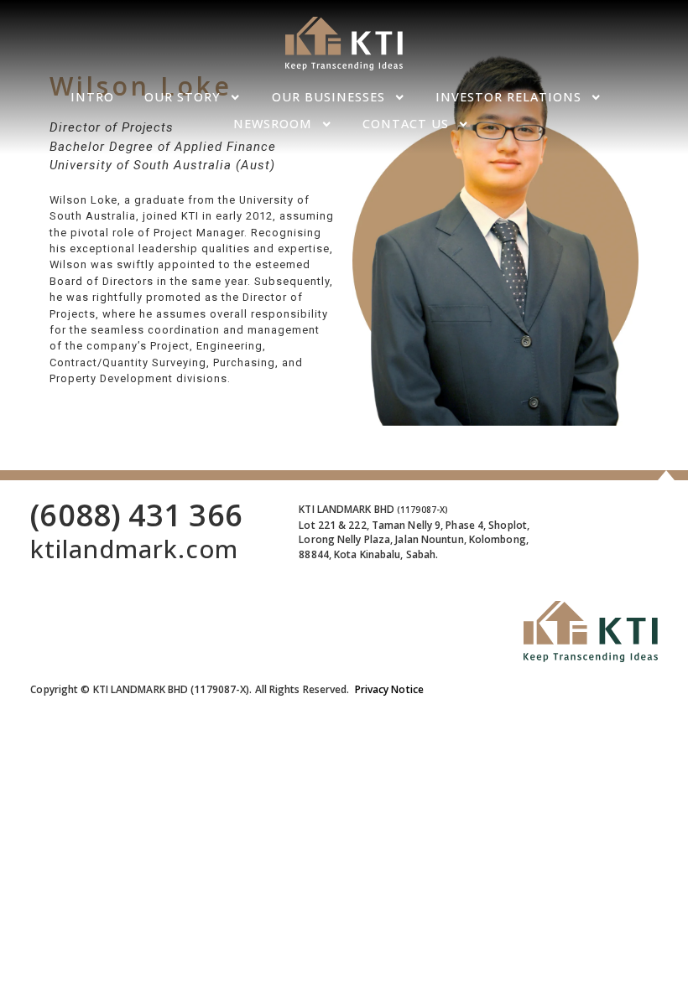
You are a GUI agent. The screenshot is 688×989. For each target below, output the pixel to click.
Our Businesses (328, 97)
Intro (92, 97)
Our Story (182, 97)
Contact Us (405, 124)
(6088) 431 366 (136, 515)
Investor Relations (508, 97)
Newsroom (272, 124)
